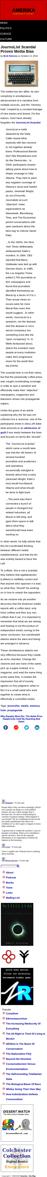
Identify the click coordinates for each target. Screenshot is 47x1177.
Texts (9, 887)
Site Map (32, 1176)
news (4, 22)
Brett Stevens (10, 56)
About (9, 872)
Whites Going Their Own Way (23, 1089)
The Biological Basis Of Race (23, 1084)
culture (6, 39)
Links (9, 892)
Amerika (23, 1176)
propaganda (14, 710)
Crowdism (12, 1013)
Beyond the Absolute (18, 1059)
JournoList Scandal (28, 122)
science (5, 33)
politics (5, 28)
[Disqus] (21, 763)
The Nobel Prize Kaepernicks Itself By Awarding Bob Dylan (22, 719)
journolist (13, 705)
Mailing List (13, 897)
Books (10, 882)
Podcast (11, 877)
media (24, 705)
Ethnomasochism (16, 1018)
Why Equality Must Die (12, 716)
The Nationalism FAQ (18, 1053)
